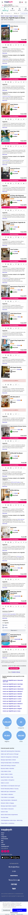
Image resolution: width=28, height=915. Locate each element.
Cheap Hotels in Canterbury (7, 823)
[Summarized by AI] (9, 57)
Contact (3, 844)
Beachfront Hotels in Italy (7, 777)
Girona (16, 29)
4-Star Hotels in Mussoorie (7, 808)
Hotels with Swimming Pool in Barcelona (10, 751)
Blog (2, 840)
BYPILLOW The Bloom (16, 453)
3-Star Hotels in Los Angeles (7, 797)
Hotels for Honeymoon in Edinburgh (9, 757)
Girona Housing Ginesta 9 (17, 564)
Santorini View (4, 811)
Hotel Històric (14, 104)
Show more (13, 630)
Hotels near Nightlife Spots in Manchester (13, 689)
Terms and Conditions (20, 914)
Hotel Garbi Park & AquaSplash (15, 635)
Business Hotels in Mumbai (7, 768)
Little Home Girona (15, 313)
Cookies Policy (7, 914)
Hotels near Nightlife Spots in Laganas (12, 696)
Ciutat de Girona (15, 168)
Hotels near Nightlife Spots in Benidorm (13, 703)
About (2, 832)
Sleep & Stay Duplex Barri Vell (17, 341)
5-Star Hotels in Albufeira (7, 794)
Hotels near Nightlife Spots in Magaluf (12, 708)
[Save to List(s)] (8, 26)
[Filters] (2, 13)
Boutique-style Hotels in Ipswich (8, 806)
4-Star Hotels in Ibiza (6, 771)
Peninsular (13, 527)
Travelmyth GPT (5, 846)
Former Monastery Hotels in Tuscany (9, 788)
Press (2, 834)
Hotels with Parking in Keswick (8, 765)
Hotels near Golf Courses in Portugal (9, 754)
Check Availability (14, 42)
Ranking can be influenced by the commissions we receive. (13, 22)
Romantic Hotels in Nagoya (7, 803)
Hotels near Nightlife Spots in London (12, 698)
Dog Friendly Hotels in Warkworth (9, 800)
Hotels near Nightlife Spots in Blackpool (13, 691)
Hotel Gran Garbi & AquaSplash (15, 592)
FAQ (2, 842)
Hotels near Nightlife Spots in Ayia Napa (13, 684)
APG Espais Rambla (15, 367)
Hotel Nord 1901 (14, 131)
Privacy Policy (13, 914)
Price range (7, 13)
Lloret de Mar (18, 596)
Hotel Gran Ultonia (15, 67)
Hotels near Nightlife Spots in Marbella (12, 694)
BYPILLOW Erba (14, 490)
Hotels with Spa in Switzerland (8, 791)
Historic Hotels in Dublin (7, 774)
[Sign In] (25, 2)
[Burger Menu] (2, 2)
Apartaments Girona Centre (18, 426)
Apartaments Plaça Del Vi (17, 286)
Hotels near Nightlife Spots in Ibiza (11, 706)
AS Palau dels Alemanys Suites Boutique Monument (18, 196)
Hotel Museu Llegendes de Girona (17, 223)
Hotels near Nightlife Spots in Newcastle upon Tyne (13, 681)
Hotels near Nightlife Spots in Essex (11, 711)
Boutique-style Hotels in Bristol (8, 759)
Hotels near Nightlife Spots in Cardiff (12, 701)
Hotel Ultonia (14, 26)
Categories (3, 836)
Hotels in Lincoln (5, 783)
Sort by (15, 13)
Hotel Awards (4, 838)
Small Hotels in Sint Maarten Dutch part (10, 785)
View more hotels (14, 668)
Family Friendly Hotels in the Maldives (10, 762)
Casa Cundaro (14, 249)
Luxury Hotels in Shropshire (7, 780)
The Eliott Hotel (4, 817)
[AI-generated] (9, 86)
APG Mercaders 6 (15, 397)
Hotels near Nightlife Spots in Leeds (12, 686)
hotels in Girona (16, 672)
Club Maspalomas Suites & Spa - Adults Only (11, 820)
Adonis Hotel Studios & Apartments (9, 814)
